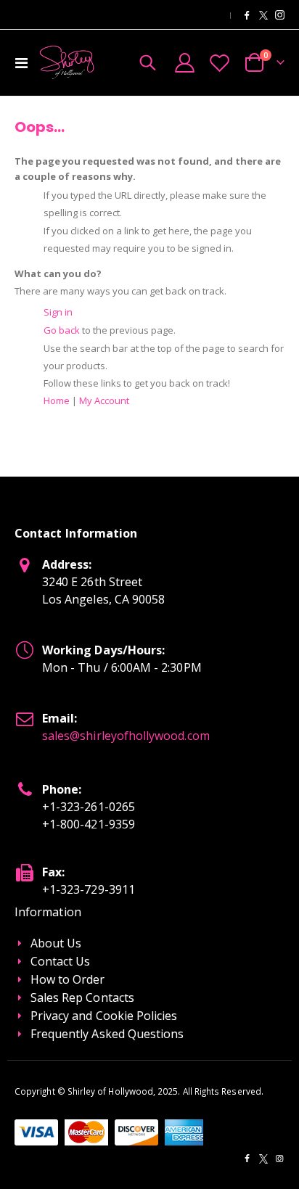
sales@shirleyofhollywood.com (126, 736)
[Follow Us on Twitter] (263, 14)
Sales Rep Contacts (82, 997)
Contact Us (60, 961)
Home (57, 400)
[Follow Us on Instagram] (279, 14)
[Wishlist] (219, 63)
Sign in (58, 311)
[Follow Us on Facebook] (247, 14)
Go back (62, 330)
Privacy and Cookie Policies (104, 1016)
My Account (104, 400)
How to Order (67, 979)
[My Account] (185, 63)
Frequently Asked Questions (107, 1034)
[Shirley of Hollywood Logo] (67, 62)
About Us (56, 943)
